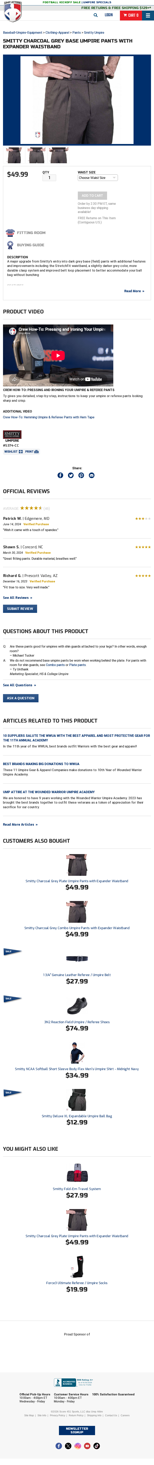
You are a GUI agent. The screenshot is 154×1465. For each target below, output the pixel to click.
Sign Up (123, 1431)
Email (102, 1389)
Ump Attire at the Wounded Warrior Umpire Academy (49, 792)
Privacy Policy (57, 1415)
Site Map (29, 1415)
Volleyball (85, 1420)
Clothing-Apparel (57, 32)
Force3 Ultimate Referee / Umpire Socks (76, 1283)
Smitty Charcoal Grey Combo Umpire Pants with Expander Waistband (77, 928)
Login (109, 15)
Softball (58, 1420)
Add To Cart (92, 196)
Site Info (41, 1415)
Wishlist (11, 451)
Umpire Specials (97, 2)
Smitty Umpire (94, 32)
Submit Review (20, 609)
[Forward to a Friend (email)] (91, 476)
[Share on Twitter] (71, 476)
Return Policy (76, 1415)
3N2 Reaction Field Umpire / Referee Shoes (77, 1022)
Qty (46, 172)
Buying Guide (30, 245)
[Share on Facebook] (60, 476)
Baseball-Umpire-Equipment (22, 32)
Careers (125, 1415)
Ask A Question (20, 698)
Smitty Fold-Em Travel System (77, 1189)
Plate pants (77, 665)
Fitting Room (31, 233)
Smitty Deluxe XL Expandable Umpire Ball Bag (77, 1116)
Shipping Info (94, 1415)
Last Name (70, 1389)
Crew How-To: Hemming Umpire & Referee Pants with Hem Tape (48, 417)
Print (29, 451)
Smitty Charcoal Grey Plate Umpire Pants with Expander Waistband (77, 881)
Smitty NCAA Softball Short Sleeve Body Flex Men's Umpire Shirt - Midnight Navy (77, 1069)
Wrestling (114, 1420)
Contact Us (111, 1415)
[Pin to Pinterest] (81, 476)
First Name (34, 1389)
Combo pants (55, 665)
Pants (76, 32)
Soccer (35, 1420)
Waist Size (87, 172)
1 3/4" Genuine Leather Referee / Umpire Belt (77, 975)
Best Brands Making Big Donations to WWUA (41, 764)
